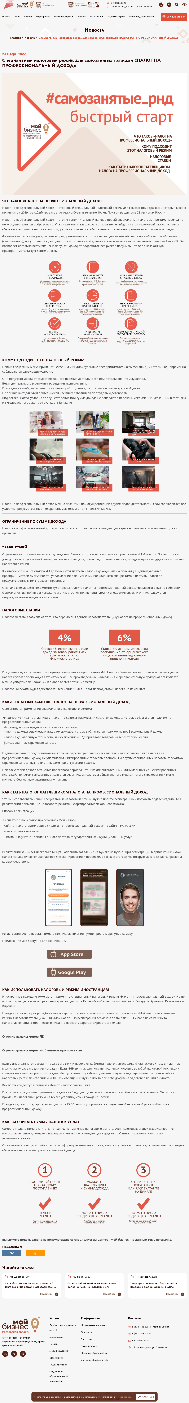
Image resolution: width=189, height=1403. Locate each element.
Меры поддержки (63, 16)
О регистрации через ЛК (23, 1036)
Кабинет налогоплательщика (25, 826)
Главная (6, 16)
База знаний (96, 16)
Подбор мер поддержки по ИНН (62, 1328)
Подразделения (58, 1364)
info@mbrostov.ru (140, 1340)
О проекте (86, 1332)
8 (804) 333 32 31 (141, 1326)
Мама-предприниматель (141, 16)
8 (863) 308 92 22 (141, 1333)
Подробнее (46, 1294)
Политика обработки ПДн (94, 1353)
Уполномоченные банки (21, 831)
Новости (28, 16)
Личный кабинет (89, 1346)
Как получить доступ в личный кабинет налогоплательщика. (46, 1085)
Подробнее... (125, 1396)
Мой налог (66, 820)
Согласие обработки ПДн (94, 1360)
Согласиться (145, 1396)
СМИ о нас (87, 1339)
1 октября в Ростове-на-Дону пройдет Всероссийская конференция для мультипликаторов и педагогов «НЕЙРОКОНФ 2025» (153, 1285)
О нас (17, 16)
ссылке (165, 1240)
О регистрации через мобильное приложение (42, 1050)
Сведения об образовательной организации (58, 1376)
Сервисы (81, 16)
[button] (174, 17)
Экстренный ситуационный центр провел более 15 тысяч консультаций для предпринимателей (92, 1285)
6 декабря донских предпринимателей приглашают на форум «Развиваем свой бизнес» (28, 1285)
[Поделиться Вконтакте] (11, 1253)
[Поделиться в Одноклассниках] (35, 1253)
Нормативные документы (94, 1325)
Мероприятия (43, 16)
